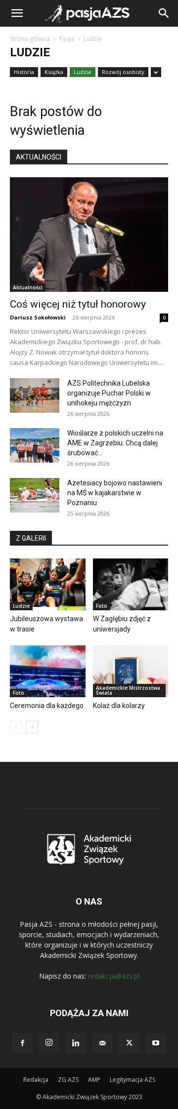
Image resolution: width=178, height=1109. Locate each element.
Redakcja (35, 1079)
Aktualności (28, 287)
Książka (53, 72)
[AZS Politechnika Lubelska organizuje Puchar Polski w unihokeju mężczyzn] (34, 395)
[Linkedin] (76, 1043)
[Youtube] (156, 1043)
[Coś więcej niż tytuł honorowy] (89, 234)
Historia (24, 72)
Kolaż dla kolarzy (119, 706)
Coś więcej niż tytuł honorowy (78, 304)
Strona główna (30, 39)
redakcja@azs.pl (113, 976)
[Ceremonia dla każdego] (48, 671)
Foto (101, 605)
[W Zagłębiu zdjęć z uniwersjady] (131, 584)
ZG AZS (68, 1079)
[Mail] (102, 1043)
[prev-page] (16, 727)
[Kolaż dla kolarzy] (131, 671)
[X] (129, 1043)
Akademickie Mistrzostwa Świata (128, 690)
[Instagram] (49, 1043)
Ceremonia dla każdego (47, 706)
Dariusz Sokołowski (38, 317)
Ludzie (82, 72)
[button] (17, 13)
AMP (94, 1079)
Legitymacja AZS (132, 1079)
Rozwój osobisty (123, 72)
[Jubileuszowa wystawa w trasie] (48, 584)
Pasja (66, 39)
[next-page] (32, 727)
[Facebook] (22, 1043)
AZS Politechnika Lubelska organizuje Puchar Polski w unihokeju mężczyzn (109, 393)
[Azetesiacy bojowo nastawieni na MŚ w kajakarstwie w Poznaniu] (34, 495)
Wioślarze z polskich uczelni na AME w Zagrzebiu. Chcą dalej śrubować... (115, 443)
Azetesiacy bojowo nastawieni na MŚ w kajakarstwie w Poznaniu (114, 493)
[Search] (164, 13)
